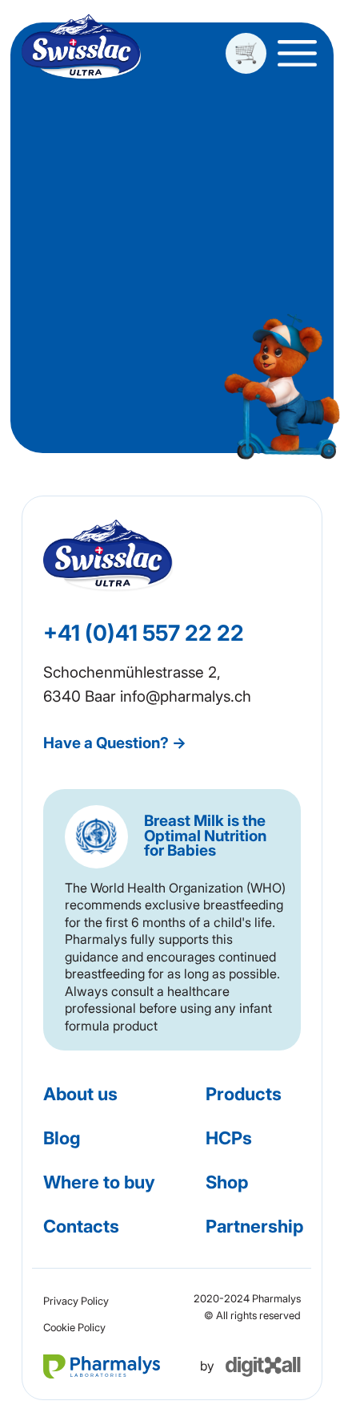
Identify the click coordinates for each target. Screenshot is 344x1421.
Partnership (254, 1226)
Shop (227, 1182)
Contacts (81, 1226)
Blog (61, 1137)
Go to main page (172, 271)
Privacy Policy (76, 1300)
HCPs (229, 1137)
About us (80, 1093)
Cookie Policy (74, 1327)
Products (244, 1093)
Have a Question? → (114, 743)
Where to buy (99, 1182)
